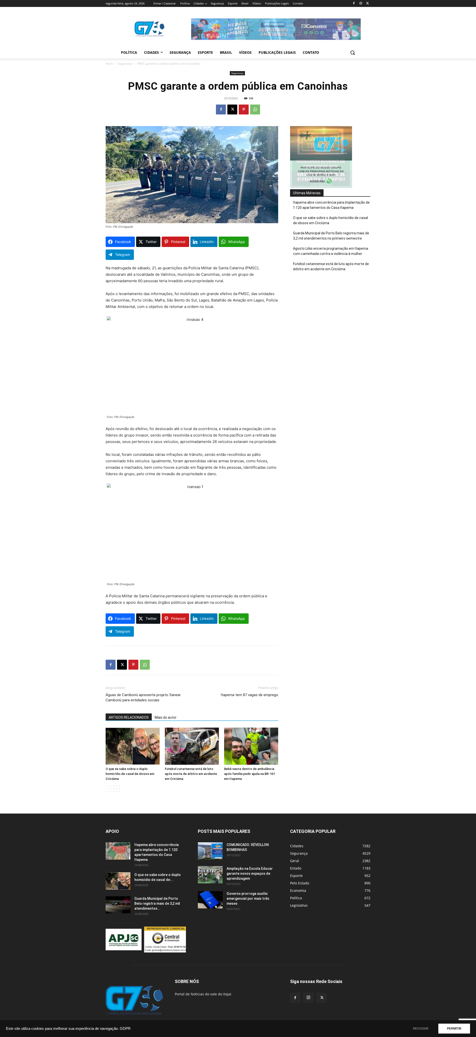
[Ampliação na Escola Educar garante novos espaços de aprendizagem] (210, 874)
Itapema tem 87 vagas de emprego (249, 695)
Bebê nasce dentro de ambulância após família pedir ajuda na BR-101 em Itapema (249, 774)
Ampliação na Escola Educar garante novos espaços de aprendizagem (250, 873)
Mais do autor (166, 717)
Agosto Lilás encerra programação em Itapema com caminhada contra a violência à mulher (330, 251)
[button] (352, 52)
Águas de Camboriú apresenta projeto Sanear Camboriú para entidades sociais (143, 697)
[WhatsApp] (255, 109)
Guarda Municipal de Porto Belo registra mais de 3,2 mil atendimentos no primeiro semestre (331, 235)
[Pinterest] (244, 109)
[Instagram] (360, 3)
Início (109, 63)
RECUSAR (420, 1028)
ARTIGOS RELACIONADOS (129, 717)
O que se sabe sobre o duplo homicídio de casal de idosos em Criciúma (130, 774)
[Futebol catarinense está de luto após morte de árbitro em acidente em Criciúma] (192, 746)
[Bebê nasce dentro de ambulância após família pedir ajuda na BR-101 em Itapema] (251, 746)
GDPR (125, 1029)
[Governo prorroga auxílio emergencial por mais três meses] (210, 899)
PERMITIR (454, 1028)
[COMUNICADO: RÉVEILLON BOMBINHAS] (210, 851)
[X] (367, 3)
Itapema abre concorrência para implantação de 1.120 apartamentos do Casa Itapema (331, 205)
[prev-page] (109, 789)
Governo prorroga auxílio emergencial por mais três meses (248, 898)
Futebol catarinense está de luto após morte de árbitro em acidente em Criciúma (191, 774)
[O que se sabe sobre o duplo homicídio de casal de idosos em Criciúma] (133, 746)
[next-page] (117, 789)
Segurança (125, 63)
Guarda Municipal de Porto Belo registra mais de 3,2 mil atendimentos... (157, 903)
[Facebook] (354, 3)
